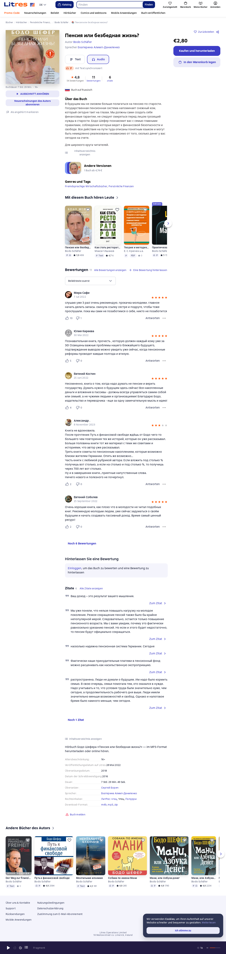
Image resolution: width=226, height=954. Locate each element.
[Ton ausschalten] (207, 947)
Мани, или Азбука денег (165, 878)
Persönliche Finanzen (121, 186)
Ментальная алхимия (89, 878)
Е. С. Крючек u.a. (134, 251)
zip (116, 804)
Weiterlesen (209, 922)
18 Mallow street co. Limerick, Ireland (112, 935)
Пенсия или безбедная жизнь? (78, 247)
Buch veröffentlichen (153, 12)
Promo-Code (12, 12)
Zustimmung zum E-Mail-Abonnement (60, 914)
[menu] (43, 4)
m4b (104, 804)
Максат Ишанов (104, 251)
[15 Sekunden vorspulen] (20, 948)
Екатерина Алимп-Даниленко (119, 793)
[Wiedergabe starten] (8, 948)
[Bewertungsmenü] (164, 318)
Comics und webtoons (93, 12)
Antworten (152, 318)
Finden (149, 4)
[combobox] (109, 4)
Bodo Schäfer (73, 251)
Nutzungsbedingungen (50, 902)
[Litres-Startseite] (19, 4)
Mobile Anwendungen (124, 12)
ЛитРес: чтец (109, 799)
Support (11, 908)
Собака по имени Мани (122, 878)
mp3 (110, 804)
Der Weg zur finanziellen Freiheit (19, 878)
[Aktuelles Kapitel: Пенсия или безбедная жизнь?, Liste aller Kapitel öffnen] (26, 947)
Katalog (67, 4)
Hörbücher (70, 12)
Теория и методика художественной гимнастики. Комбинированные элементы (136, 247)
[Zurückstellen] (87, 209)
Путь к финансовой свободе (52, 878)
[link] (111, 293)
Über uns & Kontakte (18, 902)
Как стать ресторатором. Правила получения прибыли (108, 247)
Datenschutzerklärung (50, 908)
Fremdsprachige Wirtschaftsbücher (86, 186)
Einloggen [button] (74, 568)
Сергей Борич (109, 787)
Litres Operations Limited (113, 932)
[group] (116, 295)
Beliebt (55, 12)
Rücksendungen (15, 914)
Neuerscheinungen (35, 12)
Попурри (130, 799)
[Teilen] (218, 32)
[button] (75, 78)
